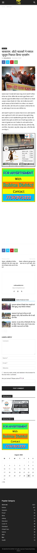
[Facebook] (3, 62)
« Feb (3, 482)
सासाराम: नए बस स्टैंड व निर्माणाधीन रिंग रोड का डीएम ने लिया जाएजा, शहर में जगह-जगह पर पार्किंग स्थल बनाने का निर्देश (23, 324)
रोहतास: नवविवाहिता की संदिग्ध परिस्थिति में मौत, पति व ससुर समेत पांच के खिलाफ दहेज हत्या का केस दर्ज (10, 264)
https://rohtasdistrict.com (18, 288)
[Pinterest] (12, 62)
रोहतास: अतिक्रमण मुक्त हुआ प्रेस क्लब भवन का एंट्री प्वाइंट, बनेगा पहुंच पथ (27, 263)
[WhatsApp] (16, 62)
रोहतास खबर (9, 7)
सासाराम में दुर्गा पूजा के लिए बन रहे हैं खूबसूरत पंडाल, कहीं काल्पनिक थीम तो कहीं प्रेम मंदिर (23, 315)
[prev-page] (3, 331)
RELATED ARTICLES (8, 300)
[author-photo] (18, 283)
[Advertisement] (18, 28)
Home (3, 7)
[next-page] (6, 331)
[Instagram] (18, 291)
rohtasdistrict (7, 58)
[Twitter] (8, 62)
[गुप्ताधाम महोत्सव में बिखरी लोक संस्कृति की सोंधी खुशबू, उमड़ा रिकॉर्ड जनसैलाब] (6, 307)
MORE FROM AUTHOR (22, 300)
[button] (3, 2)
